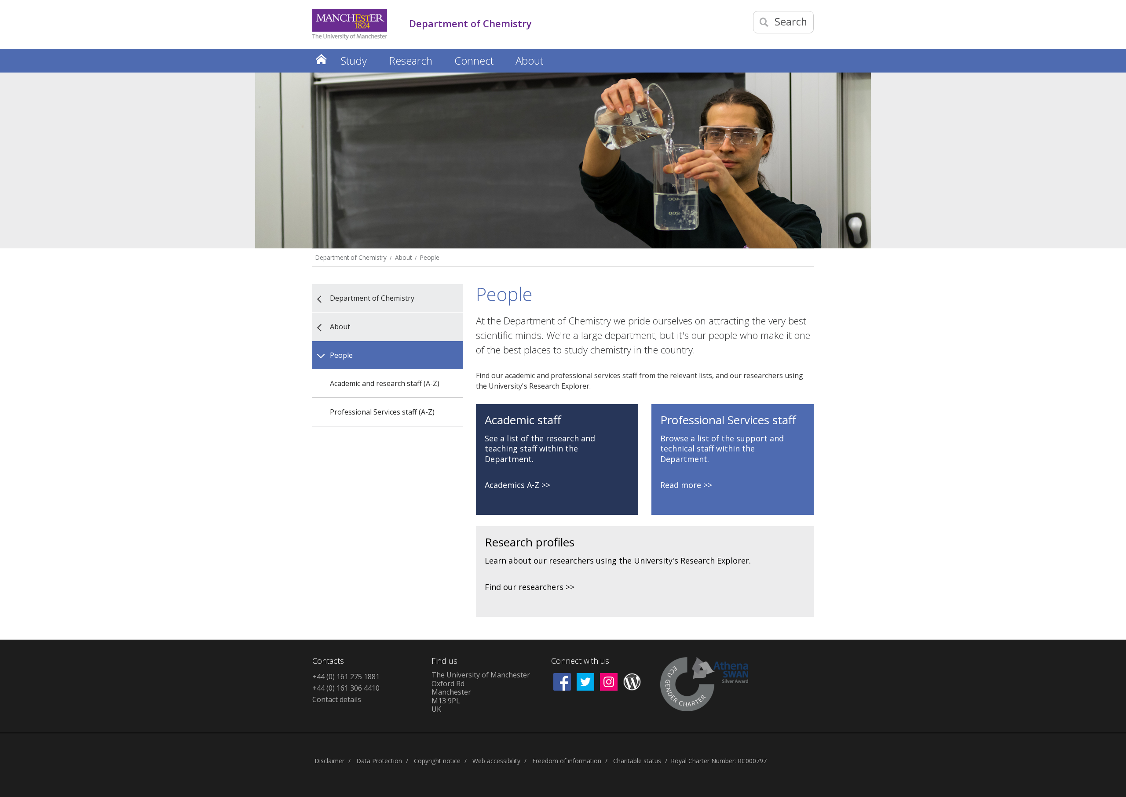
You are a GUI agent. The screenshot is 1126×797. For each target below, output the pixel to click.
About (403, 257)
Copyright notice (437, 761)
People (429, 257)
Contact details (336, 699)
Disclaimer (329, 761)
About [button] (529, 60)
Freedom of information (566, 761)
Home (321, 59)
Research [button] (410, 60)
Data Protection (379, 761)
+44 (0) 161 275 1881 (346, 676)
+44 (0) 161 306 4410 (346, 688)
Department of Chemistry (351, 257)
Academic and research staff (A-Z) (384, 383)
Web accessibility (496, 761)
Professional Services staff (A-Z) (382, 412)
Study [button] (354, 60)
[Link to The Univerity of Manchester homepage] (349, 24)
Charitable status (637, 761)
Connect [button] (474, 60)
